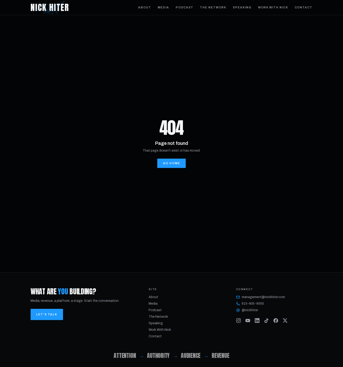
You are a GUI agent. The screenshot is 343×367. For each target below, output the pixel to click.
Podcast (184, 7)
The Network (213, 7)
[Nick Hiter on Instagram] (238, 320)
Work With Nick (273, 7)
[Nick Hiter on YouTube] (247, 320)
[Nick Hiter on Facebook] (275, 320)
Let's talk (46, 314)
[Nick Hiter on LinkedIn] (257, 320)
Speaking (242, 7)
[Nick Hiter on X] (285, 320)
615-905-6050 (253, 303)
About (144, 7)
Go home (171, 163)
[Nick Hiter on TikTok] (266, 320)
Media (163, 7)
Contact (303, 7)
